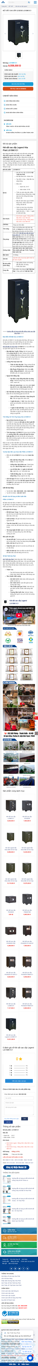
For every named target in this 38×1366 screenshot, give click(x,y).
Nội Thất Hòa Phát (8, 559)
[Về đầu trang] (36, 733)
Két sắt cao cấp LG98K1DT (10, 1004)
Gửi (25, 1118)
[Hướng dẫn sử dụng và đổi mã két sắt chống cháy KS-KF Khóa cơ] (7, 1179)
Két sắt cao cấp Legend (21, 6)
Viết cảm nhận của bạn (19, 1081)
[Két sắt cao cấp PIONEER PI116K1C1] (11, 961)
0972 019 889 (19, 1160)
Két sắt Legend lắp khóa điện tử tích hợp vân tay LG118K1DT (11, 849)
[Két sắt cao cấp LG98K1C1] (11, 805)
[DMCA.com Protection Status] (19, 1322)
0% (27, 1066)
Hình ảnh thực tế (15, 1259)
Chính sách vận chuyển (8, 1295)
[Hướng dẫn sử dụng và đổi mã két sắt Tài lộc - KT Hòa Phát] (7, 1200)
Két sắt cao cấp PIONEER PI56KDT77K (10, 912)
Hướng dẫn (5, 1261)
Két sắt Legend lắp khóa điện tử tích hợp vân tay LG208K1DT (27, 849)
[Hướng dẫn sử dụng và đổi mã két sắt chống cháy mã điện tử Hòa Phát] (7, 1190)
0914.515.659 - (11, 1163)
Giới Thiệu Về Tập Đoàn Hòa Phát (11, 1285)
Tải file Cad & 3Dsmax (18, 88)
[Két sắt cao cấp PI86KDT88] (27, 899)
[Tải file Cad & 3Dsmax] (19, 1167)
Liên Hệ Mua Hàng (6, 1278)
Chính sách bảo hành (7, 1293)
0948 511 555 (9, 1160)
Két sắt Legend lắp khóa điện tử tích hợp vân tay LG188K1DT (27, 881)
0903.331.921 (29, 1163)
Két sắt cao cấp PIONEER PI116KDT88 (27, 818)
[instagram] (15, 1268)
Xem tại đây (22, 74)
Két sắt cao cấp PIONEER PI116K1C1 (11, 973)
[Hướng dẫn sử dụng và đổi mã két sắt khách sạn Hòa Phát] (7, 1220)
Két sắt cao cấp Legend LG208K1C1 (11, 1036)
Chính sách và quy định (28, 1261)
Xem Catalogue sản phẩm (18, 84)
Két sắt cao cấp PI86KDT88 (27, 911)
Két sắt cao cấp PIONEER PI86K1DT (27, 1004)
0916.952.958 (20, 1163)
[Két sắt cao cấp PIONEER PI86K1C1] (27, 961)
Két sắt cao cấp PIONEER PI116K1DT (27, 942)
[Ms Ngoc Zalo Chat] (36, 722)
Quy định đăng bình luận (11, 1118)
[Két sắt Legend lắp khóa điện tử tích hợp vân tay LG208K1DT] (27, 837)
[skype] (27, 1268)
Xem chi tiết (21, 78)
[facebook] (23, 1268)
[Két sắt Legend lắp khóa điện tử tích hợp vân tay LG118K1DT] (11, 837)
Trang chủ (4, 6)
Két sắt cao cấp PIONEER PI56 (10, 942)
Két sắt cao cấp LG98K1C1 (10, 817)
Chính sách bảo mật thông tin (10, 1291)
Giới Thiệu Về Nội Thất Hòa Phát (11, 1283)
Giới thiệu (24, 1259)
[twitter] (11, 1268)
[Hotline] (36, 718)
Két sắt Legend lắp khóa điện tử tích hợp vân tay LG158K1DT (11, 881)
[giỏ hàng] (36, 714)
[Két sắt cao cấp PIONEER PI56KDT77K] (11, 899)
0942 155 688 (28, 1160)
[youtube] (19, 1268)
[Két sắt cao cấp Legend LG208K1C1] (11, 1024)
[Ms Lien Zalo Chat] (36, 725)
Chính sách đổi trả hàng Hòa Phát (11, 1298)
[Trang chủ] (3, 2)
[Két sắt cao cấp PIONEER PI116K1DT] (27, 930)
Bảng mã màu (15, 1261)
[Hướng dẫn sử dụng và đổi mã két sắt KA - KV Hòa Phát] (7, 1210)
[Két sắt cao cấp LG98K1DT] (11, 993)
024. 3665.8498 (22, 1305)
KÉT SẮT (11, 6)
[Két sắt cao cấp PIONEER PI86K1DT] (27, 993)
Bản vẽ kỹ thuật (13, 1263)
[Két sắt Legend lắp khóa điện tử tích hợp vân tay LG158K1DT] (11, 868)
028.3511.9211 (22, 1308)
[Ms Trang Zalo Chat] (36, 729)
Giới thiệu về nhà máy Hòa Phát (10, 1276)
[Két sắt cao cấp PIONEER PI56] (11, 930)
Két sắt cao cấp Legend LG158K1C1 (18, 602)
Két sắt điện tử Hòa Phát (10, 346)
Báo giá (4, 1263)
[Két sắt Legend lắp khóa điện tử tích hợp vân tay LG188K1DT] (27, 868)
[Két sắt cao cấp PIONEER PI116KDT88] (27, 805)
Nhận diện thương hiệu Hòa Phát (11, 1280)
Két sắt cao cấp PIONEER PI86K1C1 (27, 973)
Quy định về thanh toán (8, 1300)
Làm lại (8, 1122)
